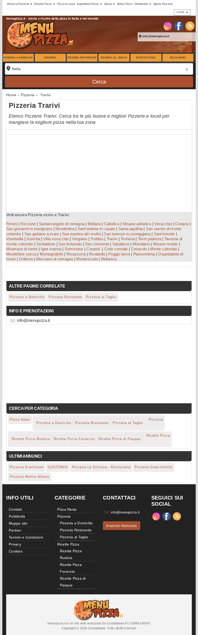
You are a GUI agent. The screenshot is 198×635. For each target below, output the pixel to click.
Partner (15, 530)
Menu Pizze (125, 3)
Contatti (15, 509)
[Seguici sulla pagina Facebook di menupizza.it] (178, 26)
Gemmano (74, 249)
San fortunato (70, 244)
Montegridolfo (51, 254)
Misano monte (165, 244)
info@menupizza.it (155, 36)
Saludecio (120, 244)
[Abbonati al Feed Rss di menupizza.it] (189, 26)
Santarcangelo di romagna (62, 224)
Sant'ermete (164, 234)
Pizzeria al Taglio (114, 57)
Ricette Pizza (145, 57)
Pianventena (144, 254)
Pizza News (178, 57)
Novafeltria (64, 228)
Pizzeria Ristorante (82, 57)
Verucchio (163, 224)
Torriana (128, 239)
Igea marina (51, 249)
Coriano (182, 224)
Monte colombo (163, 249)
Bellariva (108, 259)
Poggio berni (119, 254)
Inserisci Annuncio (121, 526)
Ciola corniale (116, 249)
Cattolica (111, 224)
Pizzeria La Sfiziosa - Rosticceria (101, 467)
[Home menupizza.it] (41, 34)
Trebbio (96, 239)
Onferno (26, 259)
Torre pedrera (149, 239)
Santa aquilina (130, 228)
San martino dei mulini (81, 234)
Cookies (15, 551)
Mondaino (141, 244)
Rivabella (97, 254)
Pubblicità (17, 516)
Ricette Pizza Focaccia (74, 439)
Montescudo (87, 259)
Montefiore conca (21, 254)
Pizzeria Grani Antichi (153, 467)
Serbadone (45, 244)
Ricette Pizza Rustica (31, 439)
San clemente (97, 244)
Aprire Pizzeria (163, 3)
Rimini (11, 224)
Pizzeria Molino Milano (29, 477)
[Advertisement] (99, 171)
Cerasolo (139, 249)
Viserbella (14, 239)
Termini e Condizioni (26, 537)
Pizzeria (50, 57)
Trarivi (112, 239)
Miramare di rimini (22, 249)
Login (181, 12)
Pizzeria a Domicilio (18, 57)
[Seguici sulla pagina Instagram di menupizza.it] (167, 26)
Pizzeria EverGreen (27, 467)
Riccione (28, 224)
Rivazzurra (76, 254)
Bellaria (94, 224)
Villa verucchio (56, 239)
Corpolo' (93, 249)
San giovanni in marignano (29, 228)
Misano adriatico (137, 224)
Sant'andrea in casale (96, 228)
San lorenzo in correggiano (127, 234)
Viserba (33, 239)
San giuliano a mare (41, 234)
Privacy (15, 544)
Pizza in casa (66, 3)
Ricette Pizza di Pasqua (119, 439)
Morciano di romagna (54, 259)
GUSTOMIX (58, 467)
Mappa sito (18, 523)
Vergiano (79, 239)
